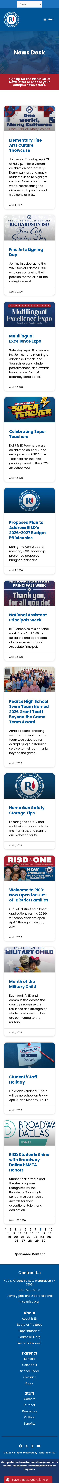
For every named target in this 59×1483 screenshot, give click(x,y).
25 (49, 1237)
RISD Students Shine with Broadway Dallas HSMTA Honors (29, 1162)
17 (44, 1233)
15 (31, 1233)
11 (9, 1233)
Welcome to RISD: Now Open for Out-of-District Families (28, 895)
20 (16, 1237)
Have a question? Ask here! (30, 1479)
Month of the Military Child (22, 984)
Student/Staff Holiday (23, 1079)
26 (16, 1241)
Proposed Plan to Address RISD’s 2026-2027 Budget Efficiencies (27, 530)
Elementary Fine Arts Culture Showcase (25, 145)
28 (30, 1241)
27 (23, 1241)
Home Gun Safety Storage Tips (27, 810)
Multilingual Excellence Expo (25, 338)
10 (50, 1229)
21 (22, 1237)
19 (9, 1237)
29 (37, 1241)
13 (20, 1233)
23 (35, 1237)
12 (14, 1233)
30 (44, 1241)
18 (50, 1233)
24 (42, 1237)
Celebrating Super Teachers (27, 434)
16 (38, 1233)
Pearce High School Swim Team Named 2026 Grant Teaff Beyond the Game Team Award (29, 712)
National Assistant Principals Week (28, 617)
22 (28, 1237)
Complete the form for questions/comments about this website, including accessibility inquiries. (29, 1466)
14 (25, 1233)
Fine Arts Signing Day (26, 252)
